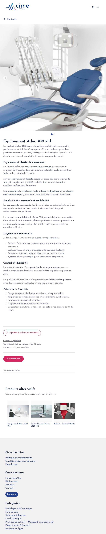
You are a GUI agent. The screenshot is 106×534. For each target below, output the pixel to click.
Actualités (10, 485)
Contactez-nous (13, 359)
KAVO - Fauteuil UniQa (64, 424)
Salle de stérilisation (15, 515)
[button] (5, 78)
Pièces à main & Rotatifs (17, 525)
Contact (9, 488)
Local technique (13, 519)
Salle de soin (11, 512)
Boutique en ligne (14, 529)
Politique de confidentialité (18, 458)
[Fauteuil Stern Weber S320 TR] (41, 411)
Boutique (11, 494)
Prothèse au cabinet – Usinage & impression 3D (29, 522)
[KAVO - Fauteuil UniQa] (64, 411)
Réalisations (11, 481)
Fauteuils (11, 19)
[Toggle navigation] (98, 7)
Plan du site (11, 464)
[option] (53, 415)
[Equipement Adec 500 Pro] (18, 411)
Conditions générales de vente (20, 461)
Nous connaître (13, 478)
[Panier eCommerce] (92, 7)
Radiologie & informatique (18, 509)
